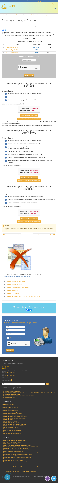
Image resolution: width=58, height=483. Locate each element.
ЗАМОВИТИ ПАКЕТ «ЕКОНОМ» (29, 115)
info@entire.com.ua (9, 377)
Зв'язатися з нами (24, 466)
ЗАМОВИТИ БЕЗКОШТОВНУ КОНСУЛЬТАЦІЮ (29, 119)
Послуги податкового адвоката (10, 410)
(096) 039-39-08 (32, 1)
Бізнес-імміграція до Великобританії (12, 430)
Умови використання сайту (29, 471)
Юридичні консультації (8, 404)
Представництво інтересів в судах (11, 406)
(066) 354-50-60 (52, 1)
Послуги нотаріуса (7, 431)
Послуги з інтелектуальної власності (12, 428)
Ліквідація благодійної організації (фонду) (17, 287)
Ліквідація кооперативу (12, 293)
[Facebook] (3, 30)
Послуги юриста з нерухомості (10, 407)
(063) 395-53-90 (42, 1)
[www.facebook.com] (11, 380)
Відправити (10, 350)
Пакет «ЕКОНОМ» (12, 47)
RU (55, 3)
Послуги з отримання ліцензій (10, 427)
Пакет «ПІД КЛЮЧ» (12, 50)
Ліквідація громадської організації (15, 281)
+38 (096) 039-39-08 (9, 374)
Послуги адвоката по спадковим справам (13, 415)
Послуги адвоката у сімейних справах (12, 413)
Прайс (14, 466)
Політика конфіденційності (12, 471)
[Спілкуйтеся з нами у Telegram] (54, 478)
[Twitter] (5, 30)
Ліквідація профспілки (12, 290)
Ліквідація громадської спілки (14, 284)
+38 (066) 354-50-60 (9, 372)
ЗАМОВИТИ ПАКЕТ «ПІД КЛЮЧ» (29, 177)
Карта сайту (36, 466)
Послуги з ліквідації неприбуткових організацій (18, 26)
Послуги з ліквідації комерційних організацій (14, 425)
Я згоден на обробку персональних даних (22, 337)
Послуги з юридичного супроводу (11, 422)
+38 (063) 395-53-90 (9, 375)
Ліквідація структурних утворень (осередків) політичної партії (23, 296)
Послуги (8, 466)
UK (53, 3)
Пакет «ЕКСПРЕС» (12, 53)
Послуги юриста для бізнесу (10, 409)
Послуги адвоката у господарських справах (14, 412)
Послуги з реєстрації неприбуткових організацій (15, 416)
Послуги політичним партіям (10, 421)
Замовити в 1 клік (29, 75)
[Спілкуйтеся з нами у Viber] (48, 478)
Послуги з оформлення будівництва (12, 433)
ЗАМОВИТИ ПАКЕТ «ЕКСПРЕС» (29, 218)
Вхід (44, 466)
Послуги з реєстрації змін (9, 419)
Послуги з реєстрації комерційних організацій (14, 418)
